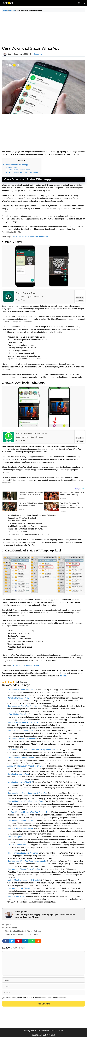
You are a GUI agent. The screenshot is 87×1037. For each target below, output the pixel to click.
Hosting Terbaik (30, 1031)
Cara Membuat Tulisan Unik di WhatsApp (21, 934)
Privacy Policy (43, 1031)
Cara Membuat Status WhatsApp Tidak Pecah (30, 237)
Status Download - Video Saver (31, 433)
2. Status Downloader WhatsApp (18, 170)
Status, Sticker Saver (26, 293)
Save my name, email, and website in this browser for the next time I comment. (35, 998)
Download (79, 298)
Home (5, 10)
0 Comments (37, 54)
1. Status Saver (11, 167)
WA (6, 928)
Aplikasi (12, 10)
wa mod (63, 676)
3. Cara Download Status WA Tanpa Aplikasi (22, 172)
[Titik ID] (7, 3)
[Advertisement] (43, 29)
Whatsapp (13, 928)
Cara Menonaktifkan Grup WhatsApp (26, 665)
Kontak (60, 1031)
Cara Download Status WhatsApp (15, 165)
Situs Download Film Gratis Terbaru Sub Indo (23, 931)
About (53, 1031)
